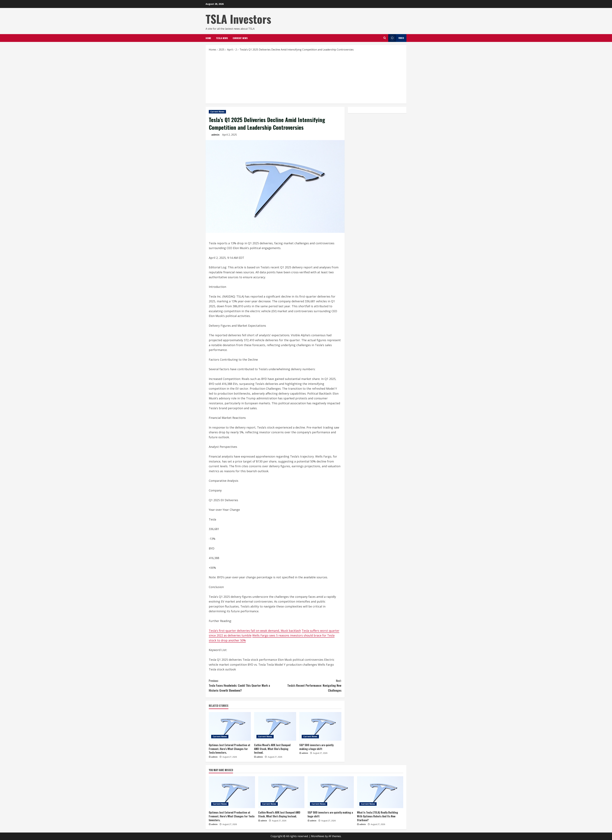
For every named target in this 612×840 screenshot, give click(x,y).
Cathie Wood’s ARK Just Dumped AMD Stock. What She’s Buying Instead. (272, 749)
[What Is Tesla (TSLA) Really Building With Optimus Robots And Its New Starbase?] (380, 792)
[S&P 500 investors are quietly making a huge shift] (320, 726)
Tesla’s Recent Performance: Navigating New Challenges (314, 685)
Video (401, 38)
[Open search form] (384, 38)
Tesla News (222, 38)
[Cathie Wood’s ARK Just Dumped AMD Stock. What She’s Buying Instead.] (275, 726)
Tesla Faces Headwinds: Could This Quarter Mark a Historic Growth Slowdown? (239, 685)
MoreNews (317, 836)
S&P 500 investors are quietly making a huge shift (316, 747)
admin (215, 134)
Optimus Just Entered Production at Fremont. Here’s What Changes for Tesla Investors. (229, 749)
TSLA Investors (238, 19)
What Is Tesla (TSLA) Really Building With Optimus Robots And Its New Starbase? (377, 816)
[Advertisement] (306, 77)
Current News (240, 38)
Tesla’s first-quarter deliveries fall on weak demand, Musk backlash (255, 631)
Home (208, 38)
